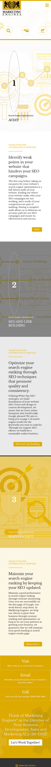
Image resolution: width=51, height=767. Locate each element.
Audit (37, 229)
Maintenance (33, 644)
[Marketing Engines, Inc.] (12, 7)
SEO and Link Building (28, 444)
